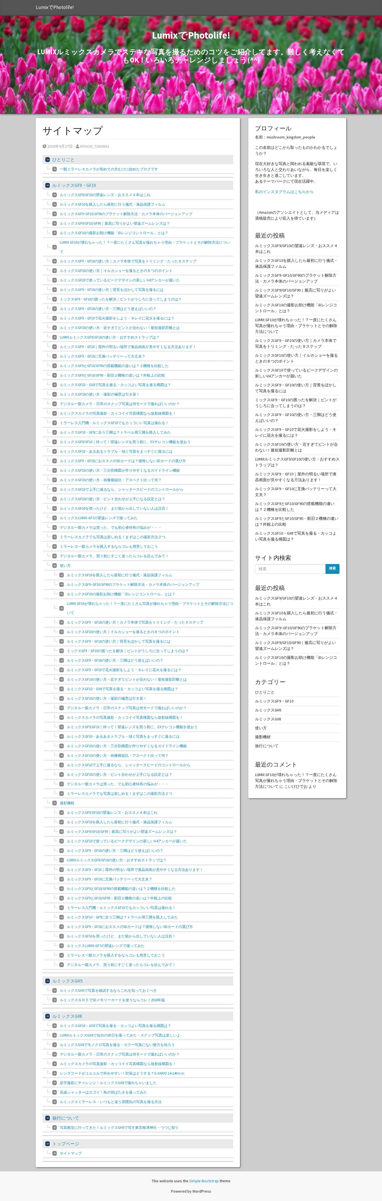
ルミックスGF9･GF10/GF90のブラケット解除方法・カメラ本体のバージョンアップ (126, 213)
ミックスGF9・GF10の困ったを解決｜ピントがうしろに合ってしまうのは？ (121, 299)
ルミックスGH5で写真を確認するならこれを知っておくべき (108, 990)
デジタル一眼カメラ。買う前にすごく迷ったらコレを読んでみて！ (114, 556)
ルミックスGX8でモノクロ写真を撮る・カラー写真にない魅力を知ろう (117, 1044)
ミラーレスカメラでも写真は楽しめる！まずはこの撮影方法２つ (112, 537)
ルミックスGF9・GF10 (74, 185)
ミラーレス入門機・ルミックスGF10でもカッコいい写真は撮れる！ (114, 422)
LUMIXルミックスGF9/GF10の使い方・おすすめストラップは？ (110, 337)
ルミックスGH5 (67, 981)
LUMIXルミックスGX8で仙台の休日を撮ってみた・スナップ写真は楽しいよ (120, 1035)
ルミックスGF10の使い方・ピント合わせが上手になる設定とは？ (112, 499)
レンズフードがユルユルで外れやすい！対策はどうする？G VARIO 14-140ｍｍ (122, 1073)
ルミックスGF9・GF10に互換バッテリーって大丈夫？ (102, 356)
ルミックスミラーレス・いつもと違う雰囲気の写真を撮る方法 (111, 1101)
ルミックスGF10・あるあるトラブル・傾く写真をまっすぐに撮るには (116, 451)
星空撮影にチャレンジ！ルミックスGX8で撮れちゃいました (108, 1082)
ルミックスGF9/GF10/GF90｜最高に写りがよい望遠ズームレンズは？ (115, 223)
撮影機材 (67, 803)
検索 (332, 568)
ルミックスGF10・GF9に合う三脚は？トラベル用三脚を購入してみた (115, 432)
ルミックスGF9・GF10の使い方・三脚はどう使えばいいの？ (108, 308)
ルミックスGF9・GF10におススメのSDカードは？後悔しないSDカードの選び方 (123, 461)
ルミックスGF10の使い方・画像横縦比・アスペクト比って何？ (111, 480)
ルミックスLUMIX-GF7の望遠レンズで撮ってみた (99, 518)
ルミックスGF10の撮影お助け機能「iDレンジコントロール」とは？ (114, 233)
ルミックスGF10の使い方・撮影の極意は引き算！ (100, 394)
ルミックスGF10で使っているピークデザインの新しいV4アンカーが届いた (120, 280)
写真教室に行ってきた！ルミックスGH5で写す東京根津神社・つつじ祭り (119, 1127)
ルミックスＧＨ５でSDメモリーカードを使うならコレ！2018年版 (112, 1000)
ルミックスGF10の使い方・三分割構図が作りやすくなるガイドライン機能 (120, 470)
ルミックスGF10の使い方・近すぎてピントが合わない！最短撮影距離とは (120, 327)
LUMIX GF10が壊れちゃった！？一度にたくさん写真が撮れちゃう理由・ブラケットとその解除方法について (145, 247)
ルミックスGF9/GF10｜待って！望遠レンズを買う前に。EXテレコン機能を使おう (125, 441)
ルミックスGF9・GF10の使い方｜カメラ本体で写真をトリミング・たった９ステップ (128, 261)
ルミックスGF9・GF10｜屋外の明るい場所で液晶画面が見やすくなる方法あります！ (128, 346)
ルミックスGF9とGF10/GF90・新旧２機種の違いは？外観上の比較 (112, 375)
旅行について (65, 1118)
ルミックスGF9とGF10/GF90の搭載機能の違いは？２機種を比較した (114, 365)
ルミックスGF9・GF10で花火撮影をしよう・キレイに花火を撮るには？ (117, 318)
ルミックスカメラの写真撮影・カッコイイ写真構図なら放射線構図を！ (118, 413)
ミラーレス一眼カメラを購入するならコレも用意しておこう (109, 546)
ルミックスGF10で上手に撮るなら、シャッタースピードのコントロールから (121, 489)
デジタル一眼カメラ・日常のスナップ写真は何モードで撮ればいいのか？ (120, 403)
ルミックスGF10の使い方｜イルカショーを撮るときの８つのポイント (116, 270)
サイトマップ (71, 1153)
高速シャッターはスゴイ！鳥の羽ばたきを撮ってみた (103, 1092)
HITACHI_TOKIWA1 (94, 146)
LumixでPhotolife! (55, 7)
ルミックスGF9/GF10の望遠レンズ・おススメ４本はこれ (105, 194)
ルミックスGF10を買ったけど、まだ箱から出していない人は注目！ (114, 508)
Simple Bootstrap (204, 1180)
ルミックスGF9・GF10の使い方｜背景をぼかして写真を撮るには (112, 289)
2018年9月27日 (60, 146)
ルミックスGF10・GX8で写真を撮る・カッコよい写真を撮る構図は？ (115, 384)
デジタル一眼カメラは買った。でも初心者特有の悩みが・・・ (111, 527)
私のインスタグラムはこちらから (284, 191)
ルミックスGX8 (67, 1016)
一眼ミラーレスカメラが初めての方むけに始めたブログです (109, 169)
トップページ (65, 1143)
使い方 (65, 565)
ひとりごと (63, 159)
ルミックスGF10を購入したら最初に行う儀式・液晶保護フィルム (112, 204)
